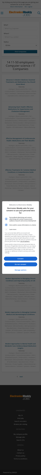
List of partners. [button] (25, 241)
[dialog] (20, 237)
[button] (20, 229)
